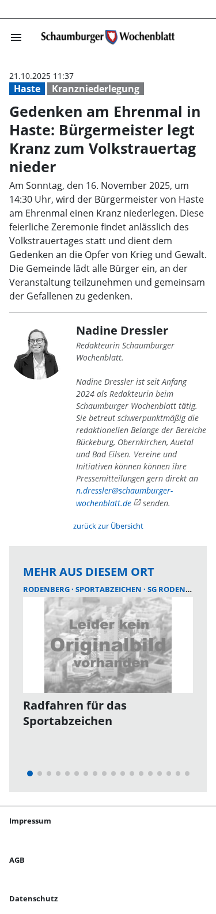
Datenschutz (33, 898)
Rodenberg (47, 589)
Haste (27, 88)
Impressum (30, 821)
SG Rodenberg (176, 589)
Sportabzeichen (109, 589)
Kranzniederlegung (95, 88)
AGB (17, 860)
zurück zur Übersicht (108, 526)
